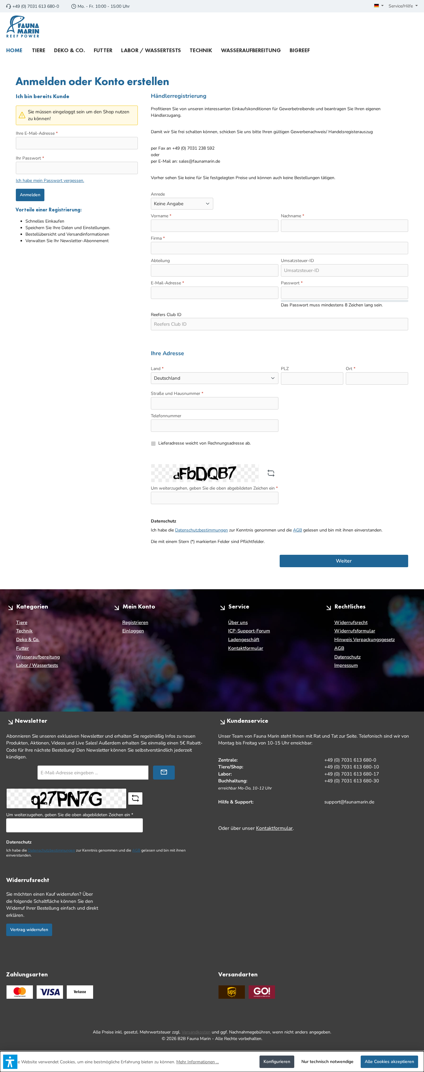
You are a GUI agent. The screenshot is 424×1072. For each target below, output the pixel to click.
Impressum (346, 665)
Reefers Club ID (166, 315)
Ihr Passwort (30, 158)
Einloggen (133, 631)
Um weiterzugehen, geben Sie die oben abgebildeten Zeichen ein (214, 488)
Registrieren (135, 622)
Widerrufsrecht (351, 622)
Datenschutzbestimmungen (201, 530)
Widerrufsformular (354, 631)
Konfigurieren (277, 1062)
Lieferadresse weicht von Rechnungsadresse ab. (204, 443)
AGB (297, 530)
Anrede (158, 194)
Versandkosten (196, 1032)
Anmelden (30, 195)
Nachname (292, 216)
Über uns (238, 622)
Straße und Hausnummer (177, 393)
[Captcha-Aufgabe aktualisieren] (271, 473)
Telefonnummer (166, 416)
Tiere (21, 622)
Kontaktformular (245, 648)
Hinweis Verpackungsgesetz (364, 639)
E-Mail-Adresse (167, 283)
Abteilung (160, 261)
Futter (22, 648)
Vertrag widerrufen (29, 930)
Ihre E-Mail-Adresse (37, 133)
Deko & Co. (27, 639)
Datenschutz (347, 657)
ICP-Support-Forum (249, 631)
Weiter (344, 561)
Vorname (161, 216)
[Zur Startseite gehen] (22, 27)
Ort (350, 369)
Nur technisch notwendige (327, 1062)
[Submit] (164, 773)
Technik (24, 631)
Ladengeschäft (243, 639)
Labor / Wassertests (37, 665)
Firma (158, 238)
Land (157, 369)
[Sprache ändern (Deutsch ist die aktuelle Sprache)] (379, 6)
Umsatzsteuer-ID (297, 261)
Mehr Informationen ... (197, 1062)
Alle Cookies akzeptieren (389, 1062)
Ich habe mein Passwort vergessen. (50, 180)
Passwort (292, 283)
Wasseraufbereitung (38, 657)
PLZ (285, 369)
